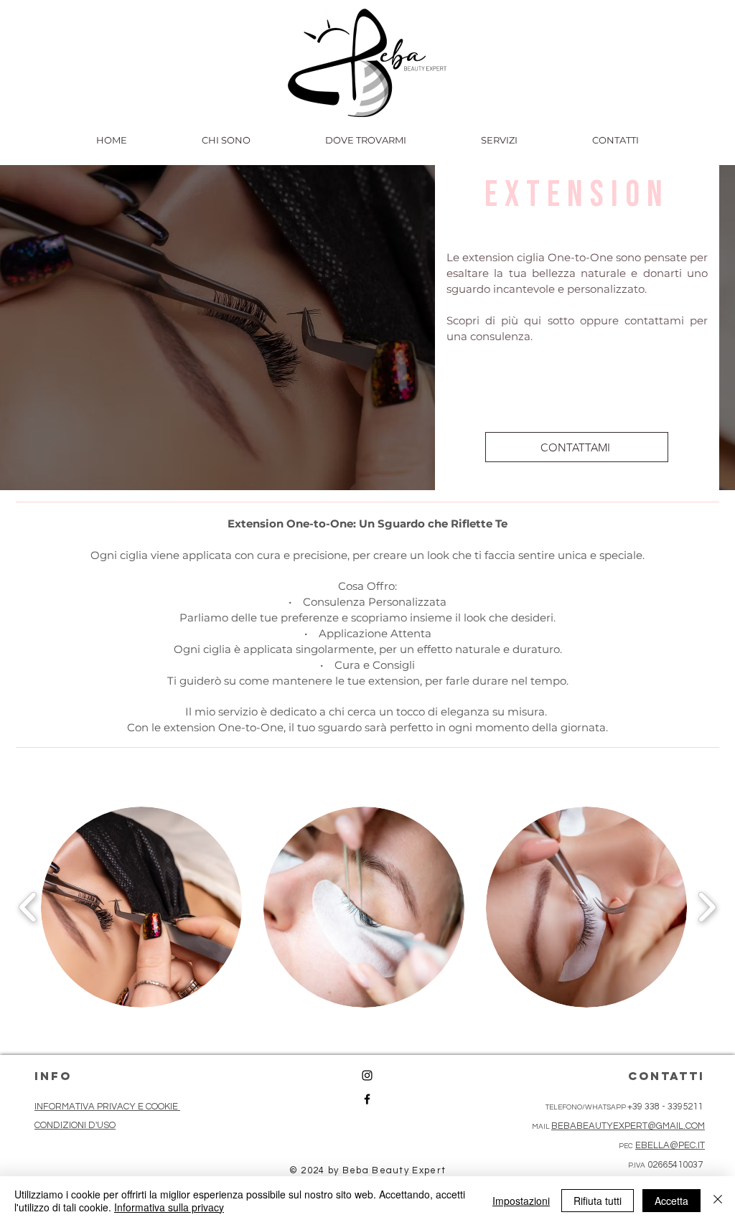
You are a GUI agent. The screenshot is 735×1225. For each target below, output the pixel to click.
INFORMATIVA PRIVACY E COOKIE (107, 1107)
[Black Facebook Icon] (367, 1099)
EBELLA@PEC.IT (670, 1145)
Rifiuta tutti (598, 1200)
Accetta (671, 1200)
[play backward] (28, 907)
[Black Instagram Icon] (367, 1075)
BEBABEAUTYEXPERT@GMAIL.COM (628, 1126)
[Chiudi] (717, 1201)
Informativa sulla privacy (169, 1207)
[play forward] (706, 907)
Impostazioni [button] (521, 1200)
